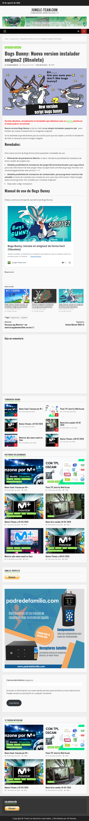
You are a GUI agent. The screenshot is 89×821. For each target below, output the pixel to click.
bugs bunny (9, 47)
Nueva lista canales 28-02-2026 (52, 425)
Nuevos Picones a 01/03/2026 (11, 425)
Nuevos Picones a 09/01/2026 (52, 440)
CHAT (84, 31)
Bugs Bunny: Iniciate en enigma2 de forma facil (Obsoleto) (71, 305)
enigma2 (17, 47)
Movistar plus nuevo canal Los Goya (11, 440)
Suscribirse (14, 703)
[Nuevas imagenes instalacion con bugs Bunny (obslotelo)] (44, 296)
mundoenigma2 (12, 65)
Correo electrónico (19, 680)
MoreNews (58, 818)
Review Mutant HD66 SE (74, 323)
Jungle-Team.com (44, 9)
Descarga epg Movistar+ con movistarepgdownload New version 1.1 (19, 325)
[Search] (78, 31)
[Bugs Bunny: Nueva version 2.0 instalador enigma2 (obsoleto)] (17, 296)
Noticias (17, 479)
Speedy (69, 121)
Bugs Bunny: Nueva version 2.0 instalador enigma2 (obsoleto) (16, 305)
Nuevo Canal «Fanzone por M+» (11, 410)
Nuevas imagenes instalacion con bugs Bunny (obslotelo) (43, 305)
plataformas (26, 479)
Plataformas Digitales (14, 481)
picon (23, 513)
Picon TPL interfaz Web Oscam (52, 410)
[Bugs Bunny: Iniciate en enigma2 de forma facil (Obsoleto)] (71, 296)
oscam (58, 481)
